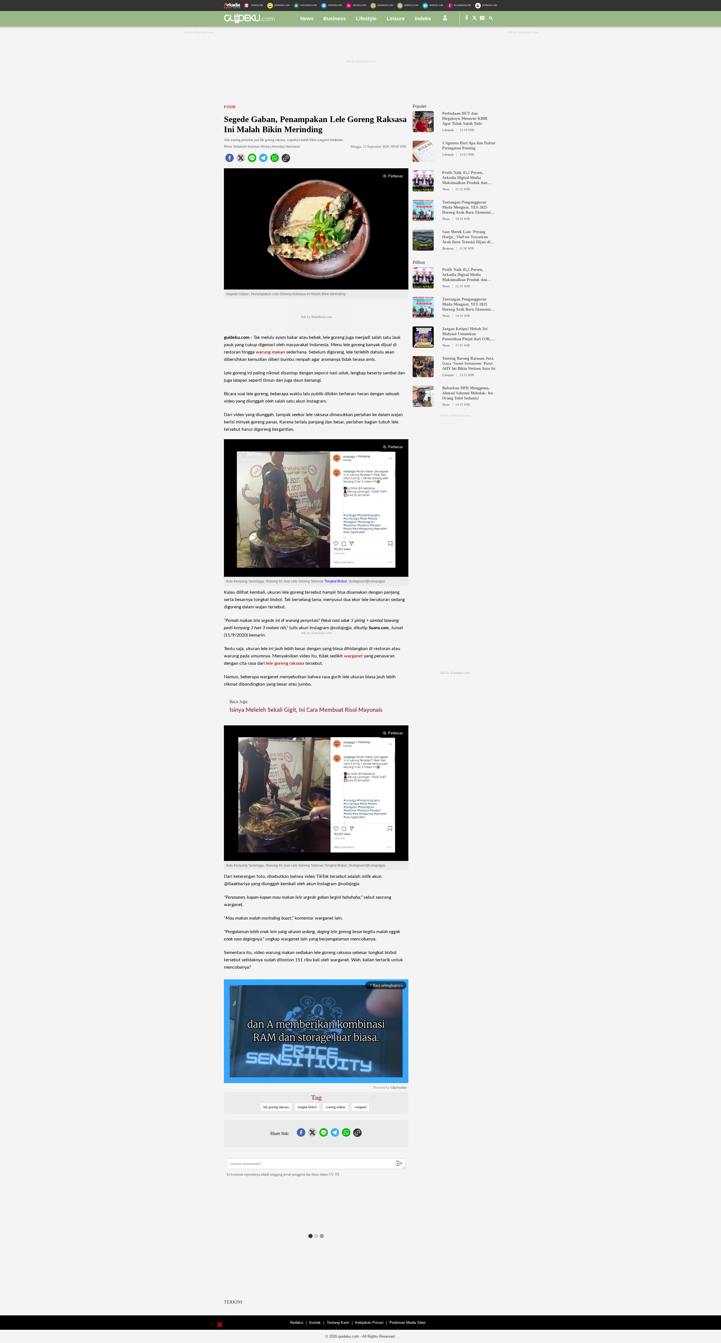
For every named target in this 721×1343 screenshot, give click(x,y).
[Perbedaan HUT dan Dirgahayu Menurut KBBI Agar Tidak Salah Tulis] (423, 129)
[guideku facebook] (466, 19)
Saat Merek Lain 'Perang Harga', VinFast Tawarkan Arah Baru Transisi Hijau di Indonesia (466, 237)
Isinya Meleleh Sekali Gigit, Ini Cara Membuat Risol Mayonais (306, 710)
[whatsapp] (274, 159)
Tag (316, 1097)
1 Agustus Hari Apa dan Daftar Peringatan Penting (468, 145)
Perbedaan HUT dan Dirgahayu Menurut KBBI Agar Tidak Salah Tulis (464, 118)
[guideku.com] (249, 22)
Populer (419, 106)
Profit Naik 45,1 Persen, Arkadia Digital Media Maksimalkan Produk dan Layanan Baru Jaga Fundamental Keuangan (464, 178)
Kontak (315, 1322)
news (306, 18)
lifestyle (366, 18)
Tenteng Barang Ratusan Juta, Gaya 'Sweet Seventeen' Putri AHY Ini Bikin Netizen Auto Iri (468, 363)
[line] (252, 159)
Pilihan (419, 262)
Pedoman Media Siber (408, 1322)
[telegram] (263, 159)
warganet (353, 656)
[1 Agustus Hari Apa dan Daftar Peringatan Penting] (423, 159)
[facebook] (229, 159)
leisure (396, 18)
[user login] (445, 20)
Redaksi (296, 1322)
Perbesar (395, 176)
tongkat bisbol (307, 1107)
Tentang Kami (338, 1322)
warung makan (270, 352)
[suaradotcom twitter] (474, 19)
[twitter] (240, 159)
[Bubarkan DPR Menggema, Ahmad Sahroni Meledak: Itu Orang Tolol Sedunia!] (423, 404)
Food (229, 107)
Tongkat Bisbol (335, 581)
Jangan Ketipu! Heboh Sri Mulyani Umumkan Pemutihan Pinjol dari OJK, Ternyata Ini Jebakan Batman (467, 334)
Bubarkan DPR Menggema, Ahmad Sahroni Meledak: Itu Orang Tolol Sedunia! (467, 393)
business (334, 18)
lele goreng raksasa (285, 663)
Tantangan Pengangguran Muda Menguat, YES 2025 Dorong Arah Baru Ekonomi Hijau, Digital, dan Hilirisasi (466, 207)
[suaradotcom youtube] (482, 19)
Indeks (423, 18)
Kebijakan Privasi (369, 1322)
